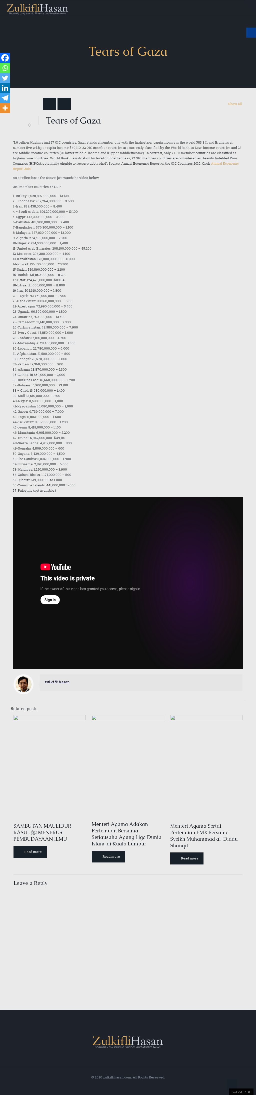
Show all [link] (235, 103)
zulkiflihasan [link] (57, 682)
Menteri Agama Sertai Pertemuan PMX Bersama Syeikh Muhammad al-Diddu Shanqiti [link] (204, 836)
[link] (250, 5)
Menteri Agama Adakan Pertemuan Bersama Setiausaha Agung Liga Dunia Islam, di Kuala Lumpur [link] (127, 834)
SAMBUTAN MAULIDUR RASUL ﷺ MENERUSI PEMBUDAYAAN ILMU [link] (42, 832)
